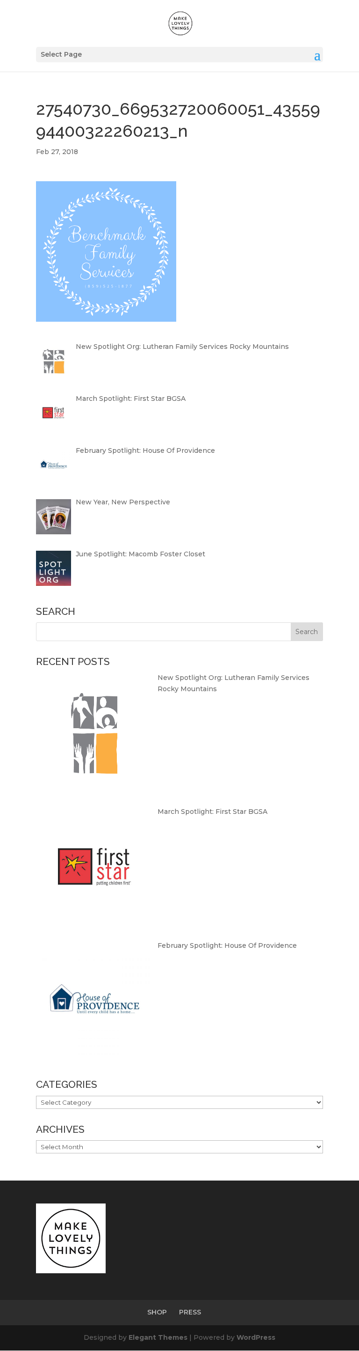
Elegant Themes (158, 1337)
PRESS (190, 1312)
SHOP (157, 1312)
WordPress (256, 1337)
